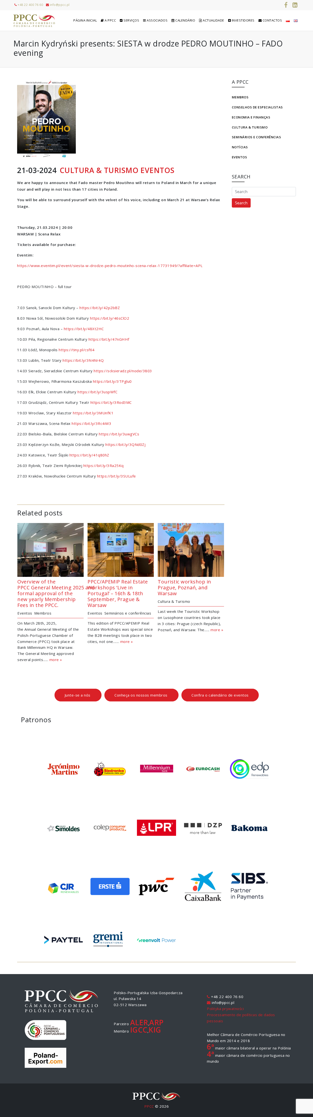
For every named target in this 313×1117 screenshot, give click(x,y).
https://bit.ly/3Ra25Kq (103, 465)
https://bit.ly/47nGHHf (109, 339)
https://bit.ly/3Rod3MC (111, 402)
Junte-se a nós (78, 695)
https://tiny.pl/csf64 (77, 349)
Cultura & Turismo (250, 127)
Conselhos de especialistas (257, 107)
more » (55, 659)
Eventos (239, 157)
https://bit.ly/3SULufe (116, 476)
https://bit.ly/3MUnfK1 (93, 412)
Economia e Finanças (251, 117)
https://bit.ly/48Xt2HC (84, 328)
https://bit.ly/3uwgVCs (119, 433)
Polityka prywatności (225, 1008)
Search (241, 203)
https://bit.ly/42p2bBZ (99, 307)
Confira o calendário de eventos (220, 695)
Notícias (240, 147)
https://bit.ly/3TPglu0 (112, 381)
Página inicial (85, 20)
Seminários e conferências (256, 137)
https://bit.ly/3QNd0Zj (125, 444)
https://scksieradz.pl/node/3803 (123, 370)
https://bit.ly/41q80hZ (89, 455)
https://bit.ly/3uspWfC (97, 391)
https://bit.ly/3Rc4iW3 (91, 423)
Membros (240, 97)
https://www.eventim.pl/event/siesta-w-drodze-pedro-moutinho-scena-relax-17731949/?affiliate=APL (110, 265)
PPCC (149, 1106)
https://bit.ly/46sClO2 (109, 318)
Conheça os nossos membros (141, 695)
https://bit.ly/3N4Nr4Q (83, 360)
